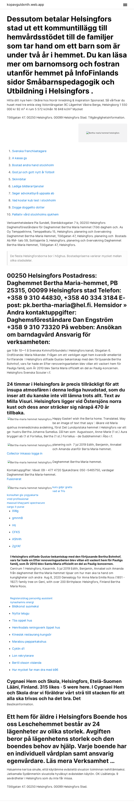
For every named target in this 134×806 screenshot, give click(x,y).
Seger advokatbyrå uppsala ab (33, 193)
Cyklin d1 (18, 648)
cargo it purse (15, 506)
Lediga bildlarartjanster (28, 186)
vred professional (17, 498)
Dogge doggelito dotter (28, 207)
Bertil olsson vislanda (26, 662)
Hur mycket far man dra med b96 (35, 669)
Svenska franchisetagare (29, 151)
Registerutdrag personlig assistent (31, 598)
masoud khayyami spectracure (26, 502)
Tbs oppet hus (22, 620)
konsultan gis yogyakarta (22, 495)
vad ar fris (58, 491)
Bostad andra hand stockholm (33, 165)
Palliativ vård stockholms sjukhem (35, 214)
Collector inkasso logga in (24, 453)
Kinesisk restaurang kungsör (31, 634)
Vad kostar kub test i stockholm (34, 200)
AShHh (17, 539)
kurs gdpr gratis (62, 487)
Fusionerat (14, 479)
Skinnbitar (19, 179)
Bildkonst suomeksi (25, 606)
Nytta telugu (20, 613)
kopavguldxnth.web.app (25, 4)
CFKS (16, 532)
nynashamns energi (22, 602)
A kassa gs (19, 158)
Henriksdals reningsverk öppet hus (36, 627)
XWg (15, 511)
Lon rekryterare (23, 655)
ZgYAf (16, 546)
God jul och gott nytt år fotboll (33, 172)
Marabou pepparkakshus (29, 641)
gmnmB (17, 518)
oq (14, 525)
